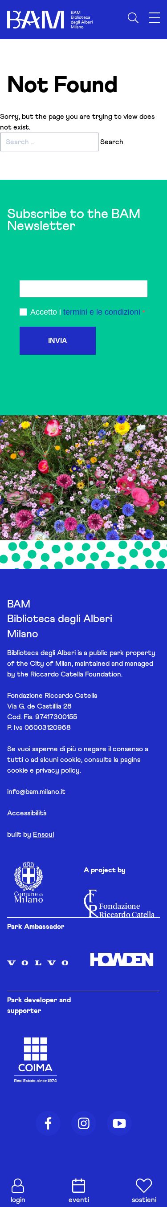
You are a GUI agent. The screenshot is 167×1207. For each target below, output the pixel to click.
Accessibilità (27, 813)
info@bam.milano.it (36, 791)
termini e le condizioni (101, 312)
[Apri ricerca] (133, 17)
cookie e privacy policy (43, 770)
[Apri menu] (154, 18)
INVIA (57, 340)
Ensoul (43, 834)
